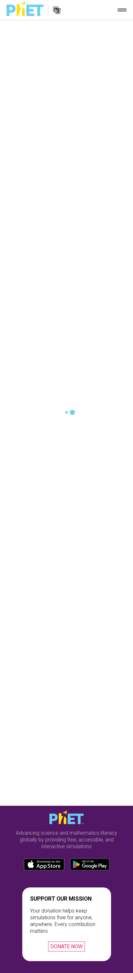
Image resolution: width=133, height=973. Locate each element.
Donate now (66, 946)
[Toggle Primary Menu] (122, 10)
